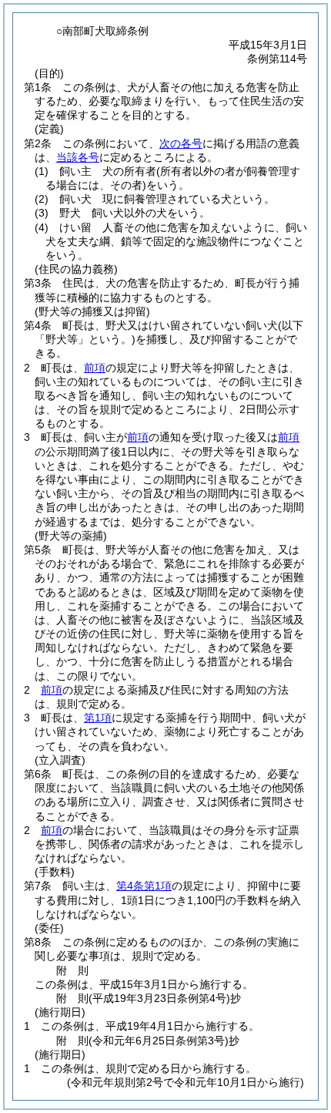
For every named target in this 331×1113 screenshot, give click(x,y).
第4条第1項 (144, 885)
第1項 (98, 717)
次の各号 (180, 143)
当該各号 (77, 157)
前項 (94, 367)
